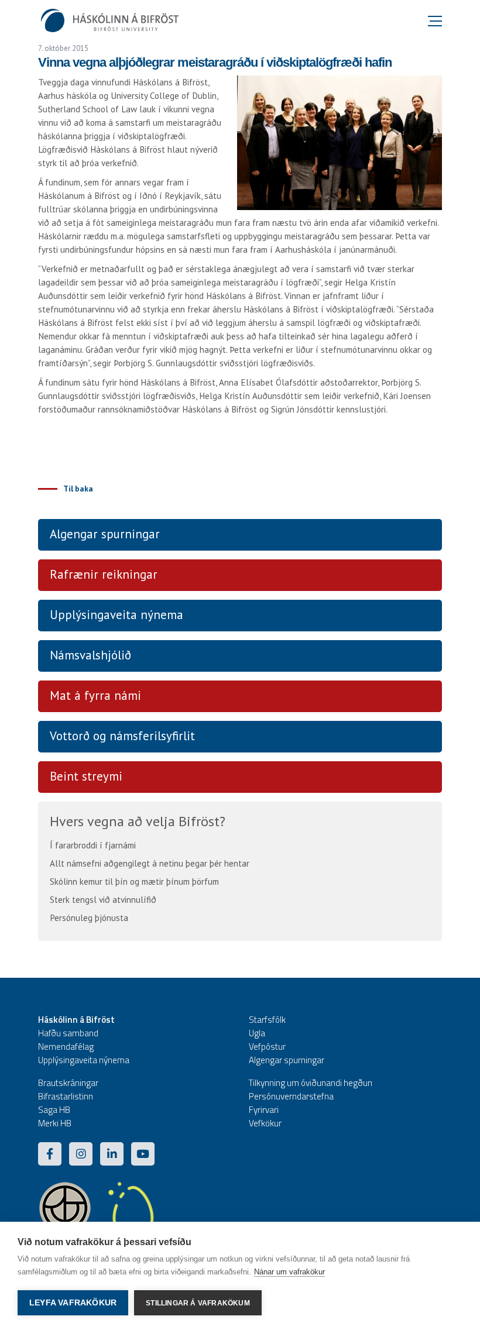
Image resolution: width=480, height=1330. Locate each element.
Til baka (78, 488)
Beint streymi (86, 776)
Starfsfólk (267, 1019)
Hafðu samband (68, 1033)
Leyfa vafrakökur (72, 1302)
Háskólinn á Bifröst (76, 1019)
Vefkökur (265, 1123)
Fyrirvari (264, 1109)
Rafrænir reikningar (103, 574)
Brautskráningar (68, 1083)
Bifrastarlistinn (65, 1096)
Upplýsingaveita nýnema (116, 615)
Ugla (257, 1033)
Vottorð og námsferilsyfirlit (122, 736)
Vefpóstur (267, 1046)
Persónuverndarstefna (291, 1096)
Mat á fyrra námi (95, 695)
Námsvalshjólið (90, 655)
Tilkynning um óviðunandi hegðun (310, 1083)
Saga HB (54, 1109)
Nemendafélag (66, 1046)
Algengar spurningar (105, 534)
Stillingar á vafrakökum (198, 1303)
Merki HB (54, 1123)
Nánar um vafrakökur (289, 1271)
